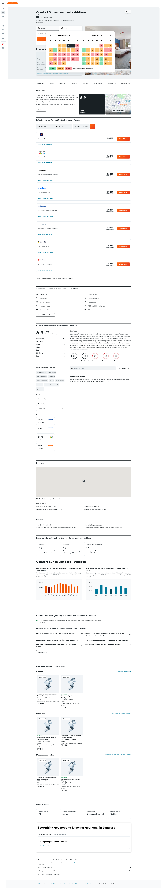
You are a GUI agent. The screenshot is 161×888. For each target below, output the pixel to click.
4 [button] (83, 50)
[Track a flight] (3, 29)
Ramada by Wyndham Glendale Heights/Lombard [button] (70, 697)
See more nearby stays (124, 671)
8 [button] (59, 50)
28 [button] (55, 63)
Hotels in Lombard (45, 846)
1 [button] (59, 45)
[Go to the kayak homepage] (12, 3)
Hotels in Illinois (84, 883)
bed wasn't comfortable (51, 385)
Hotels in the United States (71, 883)
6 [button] (50, 50)
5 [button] (77, 45)
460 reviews (48, 17)
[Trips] (3, 39)
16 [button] (64, 54)
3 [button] (68, 45)
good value (40, 389)
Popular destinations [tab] (60, 834)
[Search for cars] (3, 16)
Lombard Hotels (94, 883)
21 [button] (55, 59)
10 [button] (68, 50)
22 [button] (59, 59)
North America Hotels (56, 883)
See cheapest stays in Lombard (121, 713)
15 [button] (59, 54)
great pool (52, 376)
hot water (40, 385)
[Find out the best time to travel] (3, 33)
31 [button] (110, 63)
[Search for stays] (3, 12)
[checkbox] (45, 421)
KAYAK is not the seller (45, 867)
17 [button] (68, 54)
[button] (3, 3)
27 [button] (50, 63)
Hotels (47, 883)
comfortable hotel (42, 381)
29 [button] (59, 63)
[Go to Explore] (3, 26)
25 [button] (73, 59)
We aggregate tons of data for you (49, 871)
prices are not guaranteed (73, 862)
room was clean (41, 372)
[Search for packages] (3, 20)
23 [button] (64, 59)
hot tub (51, 381)
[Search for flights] (3, 8)
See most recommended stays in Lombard (118, 755)
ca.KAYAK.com (39, 883)
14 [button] (55, 54)
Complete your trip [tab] (45, 834)
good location (60, 381)
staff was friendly (41, 376)
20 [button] (51, 59)
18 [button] (73, 54)
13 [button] (50, 54)
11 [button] (73, 50)
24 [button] (68, 59)
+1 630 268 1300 (41, 22)
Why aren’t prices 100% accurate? (49, 874)
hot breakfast (52, 372)
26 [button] (77, 59)
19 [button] (77, 54)
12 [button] (77, 50)
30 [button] (64, 63)
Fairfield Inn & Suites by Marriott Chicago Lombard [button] (47, 695)
